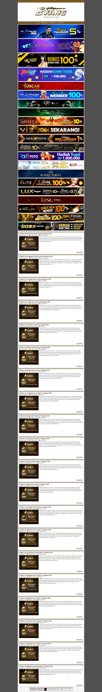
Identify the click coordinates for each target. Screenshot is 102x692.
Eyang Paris (42, 326)
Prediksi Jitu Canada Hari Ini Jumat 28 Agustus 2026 (34, 302)
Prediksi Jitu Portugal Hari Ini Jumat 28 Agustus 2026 (35, 279)
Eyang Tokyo (43, 440)
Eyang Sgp (40, 576)
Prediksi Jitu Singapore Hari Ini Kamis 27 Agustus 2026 (35, 575)
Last (69, 689)
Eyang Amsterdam (42, 554)
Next (62, 689)
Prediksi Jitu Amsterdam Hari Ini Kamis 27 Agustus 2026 (36, 552)
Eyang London (41, 463)
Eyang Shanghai (41, 645)
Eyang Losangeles (44, 258)
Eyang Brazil (40, 485)
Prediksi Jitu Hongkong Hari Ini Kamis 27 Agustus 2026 (35, 393)
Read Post (79, 252)
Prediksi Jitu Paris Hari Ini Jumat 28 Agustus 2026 (34, 325)
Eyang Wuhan (43, 371)
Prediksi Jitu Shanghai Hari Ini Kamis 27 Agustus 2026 (35, 644)
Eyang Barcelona (44, 235)
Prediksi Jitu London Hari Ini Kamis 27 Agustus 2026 (34, 461)
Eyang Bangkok (41, 599)
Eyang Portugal (43, 280)
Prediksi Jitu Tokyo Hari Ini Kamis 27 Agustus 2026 (34, 439)
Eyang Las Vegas (42, 508)
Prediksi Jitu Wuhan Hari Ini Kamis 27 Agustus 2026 (34, 370)
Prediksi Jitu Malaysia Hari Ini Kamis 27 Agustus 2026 (35, 530)
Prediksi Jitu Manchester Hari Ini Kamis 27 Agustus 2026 (36, 666)
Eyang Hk (42, 394)
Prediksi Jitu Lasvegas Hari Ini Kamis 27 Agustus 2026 (35, 507)
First (33, 689)
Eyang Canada (43, 303)
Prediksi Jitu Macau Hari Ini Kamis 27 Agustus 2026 (34, 416)
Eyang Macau (43, 417)
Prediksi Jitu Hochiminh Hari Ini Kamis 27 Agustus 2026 (35, 621)
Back (40, 689)
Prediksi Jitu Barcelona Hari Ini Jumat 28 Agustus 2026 (35, 234)
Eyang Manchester (42, 668)
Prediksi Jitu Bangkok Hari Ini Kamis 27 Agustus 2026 (35, 598)
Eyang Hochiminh (42, 622)
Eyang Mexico (43, 349)
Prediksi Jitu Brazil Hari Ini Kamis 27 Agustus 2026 (34, 484)
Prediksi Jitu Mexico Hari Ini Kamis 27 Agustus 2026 (34, 347)
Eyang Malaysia (41, 531)
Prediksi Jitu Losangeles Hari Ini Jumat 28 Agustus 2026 (36, 256)
